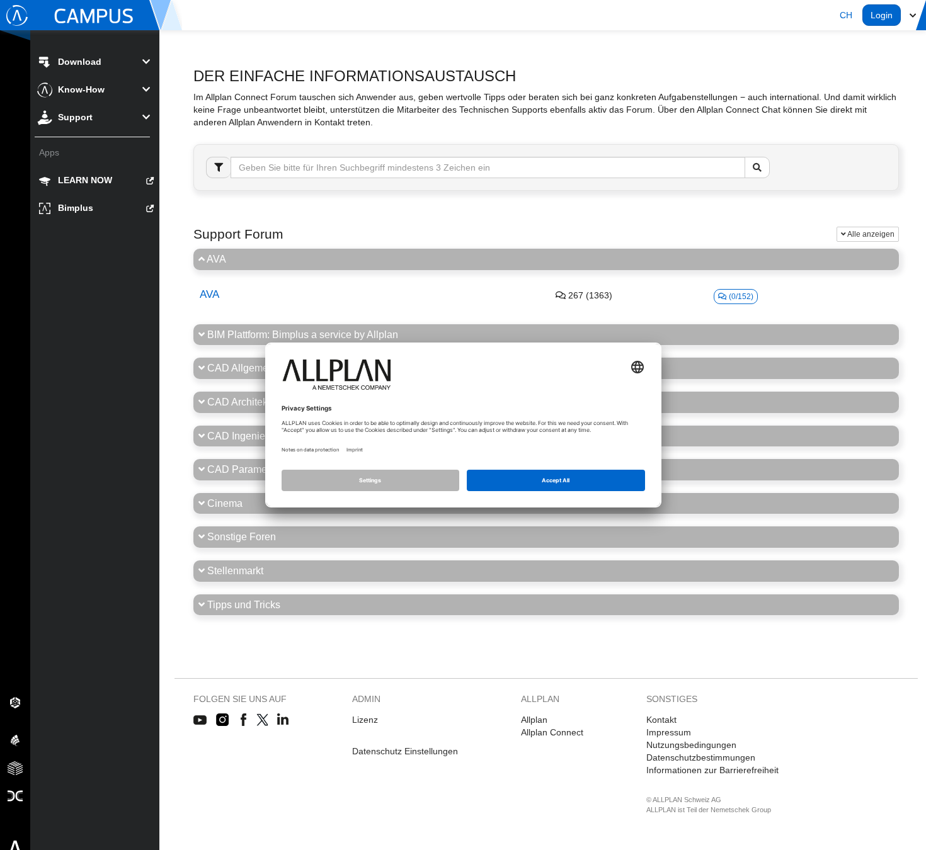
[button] (846, 15)
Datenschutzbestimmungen (700, 757)
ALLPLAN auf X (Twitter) (262, 720)
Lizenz (365, 720)
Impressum (668, 732)
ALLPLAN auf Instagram (223, 720)
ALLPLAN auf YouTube (200, 720)
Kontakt (661, 720)
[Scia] (15, 740)
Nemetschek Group (741, 809)
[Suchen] (757, 167)
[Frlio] (15, 767)
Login (882, 15)
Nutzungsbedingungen (691, 745)
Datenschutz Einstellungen (405, 751)
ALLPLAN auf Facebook (243, 720)
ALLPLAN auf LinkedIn (283, 720)
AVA (209, 294)
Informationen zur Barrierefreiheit (712, 770)
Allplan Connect (552, 732)
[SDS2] (15, 702)
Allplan (534, 720)
